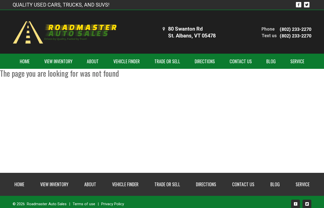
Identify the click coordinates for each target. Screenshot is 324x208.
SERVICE (297, 61)
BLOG (271, 61)
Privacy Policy (112, 204)
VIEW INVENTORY (58, 61)
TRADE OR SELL (167, 61)
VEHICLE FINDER (126, 61)
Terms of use (84, 204)
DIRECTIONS (205, 61)
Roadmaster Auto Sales (47, 204)
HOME (25, 61)
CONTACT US (241, 61)
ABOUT (93, 61)
